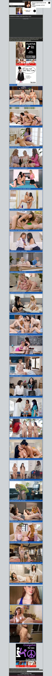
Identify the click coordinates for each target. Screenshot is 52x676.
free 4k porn (15, 668)
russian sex (24, 668)
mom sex (20, 668)
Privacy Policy (26, 674)
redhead (20, 39)
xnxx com (17, 671)
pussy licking (16, 39)
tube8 (20, 671)
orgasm (11, 39)
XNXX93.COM (26, 1)
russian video (19, 670)
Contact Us (32, 674)
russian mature (36, 670)
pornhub (41, 670)
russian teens (12, 671)
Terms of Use (20, 674)
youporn (15, 670)
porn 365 (26, 670)
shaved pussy (25, 39)
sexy (23, 670)
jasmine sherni (26, 38)
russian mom (24, 671)
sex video (11, 668)
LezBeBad (12, 38)
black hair (12, 40)
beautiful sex (18, 40)
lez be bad (24, 40)
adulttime (16, 38)
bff (32, 39)
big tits (34, 38)
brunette (37, 38)
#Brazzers (13, 6)
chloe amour (20, 38)
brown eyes (36, 39)
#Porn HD (19, 6)
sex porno (11, 670)
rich (15, 40)
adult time (29, 40)
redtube (37, 668)
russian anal (33, 668)
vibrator (30, 39)
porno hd (29, 668)
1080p (31, 38)
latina (41, 38)
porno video (30, 670)
